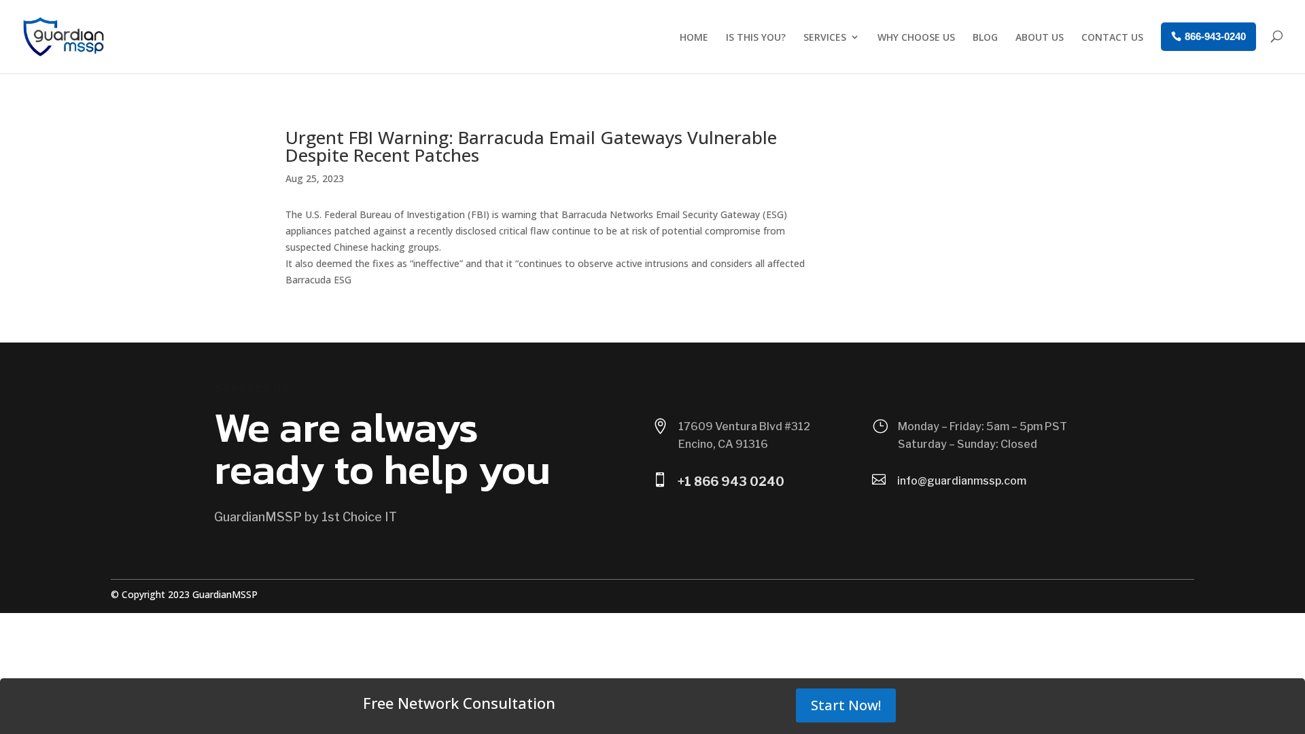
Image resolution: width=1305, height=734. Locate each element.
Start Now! (846, 705)
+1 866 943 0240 (731, 481)
